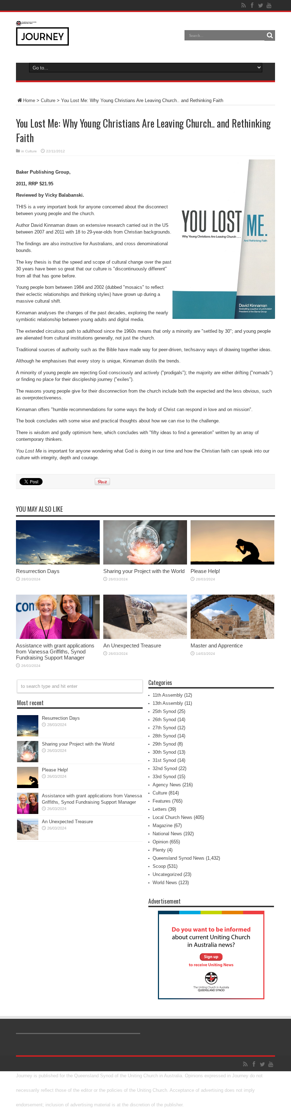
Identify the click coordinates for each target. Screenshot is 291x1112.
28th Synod (164, 735)
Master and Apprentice (217, 645)
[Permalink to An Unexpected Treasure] (145, 637)
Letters (160, 809)
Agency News (167, 784)
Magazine (162, 825)
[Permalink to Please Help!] (232, 563)
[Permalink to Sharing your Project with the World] (145, 563)
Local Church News (172, 817)
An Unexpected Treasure (132, 645)
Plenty (159, 850)
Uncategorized (167, 874)
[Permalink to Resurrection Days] (58, 563)
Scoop (159, 866)
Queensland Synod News (178, 858)
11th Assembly (168, 695)
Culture (48, 100)
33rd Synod (164, 776)
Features (162, 801)
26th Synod (164, 719)
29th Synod (164, 744)
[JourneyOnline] (42, 40)
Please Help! (205, 571)
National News (167, 833)
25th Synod (164, 711)
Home (29, 100)
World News (165, 882)
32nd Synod (165, 768)
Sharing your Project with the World (144, 571)
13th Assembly (168, 703)
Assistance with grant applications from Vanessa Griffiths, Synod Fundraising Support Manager (55, 651)
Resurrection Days (38, 571)
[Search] (269, 35)
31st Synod (164, 760)
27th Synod (164, 727)
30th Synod (164, 752)
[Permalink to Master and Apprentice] (232, 637)
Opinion (160, 841)
